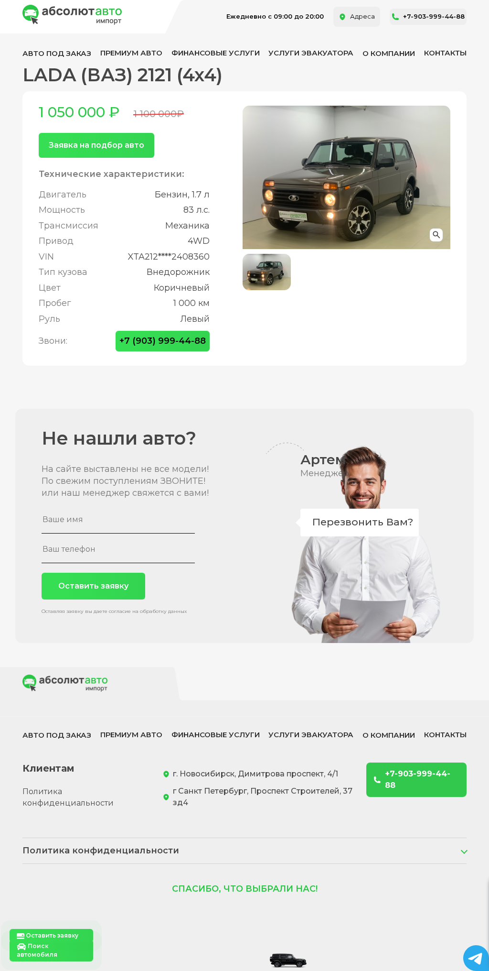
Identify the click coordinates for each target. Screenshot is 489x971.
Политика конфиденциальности (68, 797)
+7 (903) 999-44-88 (162, 341)
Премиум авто (131, 52)
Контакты (445, 52)
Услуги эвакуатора (310, 52)
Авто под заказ (56, 53)
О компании (388, 53)
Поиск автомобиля (37, 950)
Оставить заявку (93, 585)
